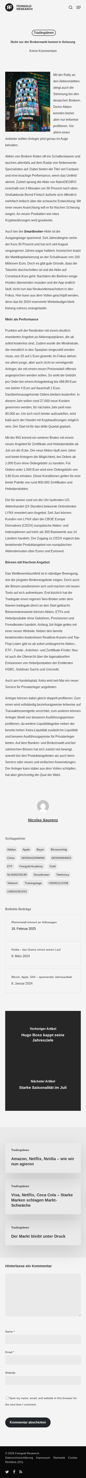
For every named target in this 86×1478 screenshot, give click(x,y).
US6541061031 (17, 891)
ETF (10, 866)
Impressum (42, 1457)
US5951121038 (58, 883)
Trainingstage (33, 883)
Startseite (58, 1457)
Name (10, 1331)
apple (26, 849)
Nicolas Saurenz (43, 820)
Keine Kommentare (43, 51)
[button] (78, 7)
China (11, 857)
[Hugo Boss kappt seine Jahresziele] (43, 1036)
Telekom (12, 883)
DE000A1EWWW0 (33, 857)
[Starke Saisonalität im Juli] (43, 1086)
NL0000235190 (17, 874)
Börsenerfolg (59, 849)
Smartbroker (41, 874)
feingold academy (31, 866)
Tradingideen (44, 32)
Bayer (40, 849)
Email (9, 1352)
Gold (53, 866)
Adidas (11, 849)
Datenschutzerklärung (19, 1457)
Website (10, 1372)
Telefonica (62, 874)
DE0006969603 (61, 857)
